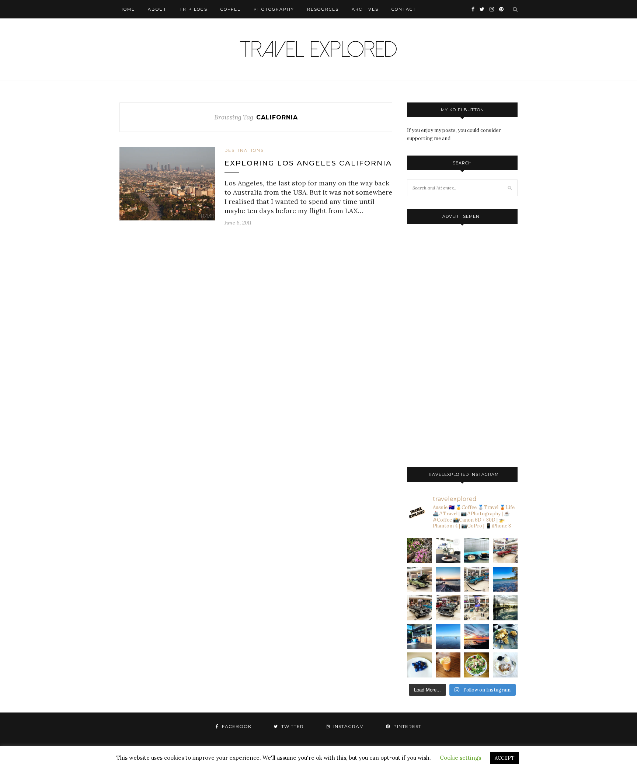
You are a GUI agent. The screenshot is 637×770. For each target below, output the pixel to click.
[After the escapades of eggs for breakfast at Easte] (505, 636)
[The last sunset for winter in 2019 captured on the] (448, 579)
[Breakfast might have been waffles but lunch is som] (476, 664)
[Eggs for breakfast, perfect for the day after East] (419, 664)
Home (127, 9)
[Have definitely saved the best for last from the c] (505, 550)
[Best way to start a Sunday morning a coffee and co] (476, 550)
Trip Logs (194, 9)
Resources (323, 9)
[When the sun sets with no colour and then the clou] (476, 636)
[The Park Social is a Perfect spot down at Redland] (419, 636)
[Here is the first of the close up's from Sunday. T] (448, 607)
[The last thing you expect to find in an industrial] (419, 550)
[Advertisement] (462, 343)
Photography (274, 9)
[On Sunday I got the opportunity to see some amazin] (476, 607)
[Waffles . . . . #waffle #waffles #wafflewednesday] (505, 664)
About (157, 9)
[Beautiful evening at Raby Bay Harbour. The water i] (505, 607)
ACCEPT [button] (505, 758)
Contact (403, 9)
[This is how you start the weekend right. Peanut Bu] (448, 550)
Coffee (230, 9)
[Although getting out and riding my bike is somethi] (505, 579)
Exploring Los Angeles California (308, 163)
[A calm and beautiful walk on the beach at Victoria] (448, 636)
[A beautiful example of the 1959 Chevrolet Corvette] (419, 607)
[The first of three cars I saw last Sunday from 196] (476, 579)
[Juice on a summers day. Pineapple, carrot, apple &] (448, 664)
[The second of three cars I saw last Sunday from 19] (419, 579)
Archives (365, 9)
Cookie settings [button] (460, 757)
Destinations (244, 150)
